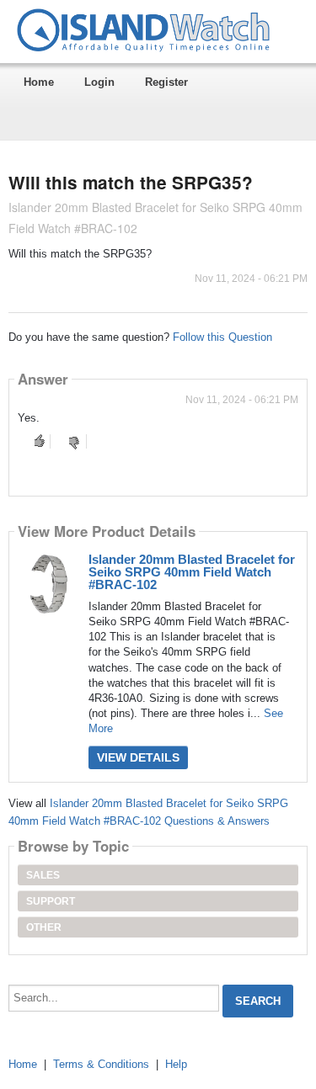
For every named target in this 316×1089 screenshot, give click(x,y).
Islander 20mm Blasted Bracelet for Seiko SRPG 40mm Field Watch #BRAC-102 (191, 572)
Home (39, 82)
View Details (138, 757)
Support (50, 901)
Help (176, 1064)
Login (99, 82)
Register (166, 82)
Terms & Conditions (101, 1064)
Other (44, 927)
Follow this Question (222, 337)
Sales (43, 875)
